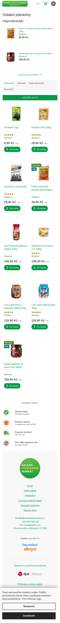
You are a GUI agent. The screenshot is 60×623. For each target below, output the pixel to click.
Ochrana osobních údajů (30, 500)
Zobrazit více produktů (28, 75)
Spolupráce (30, 495)
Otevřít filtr (30, 97)
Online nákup (30, 490)
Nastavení (29, 606)
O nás (30, 486)
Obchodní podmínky (30, 505)
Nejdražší (21, 83)
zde (39, 599)
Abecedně (8, 89)
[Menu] (53, 4)
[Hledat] (38, 4)
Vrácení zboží (30, 510)
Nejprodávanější (36, 83)
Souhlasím (29, 615)
